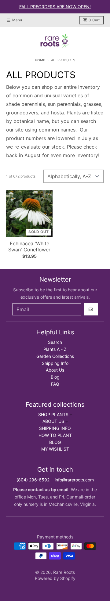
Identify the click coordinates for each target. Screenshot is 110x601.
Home (40, 60)
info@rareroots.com (74, 479)
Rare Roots (64, 572)
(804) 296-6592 (33, 479)
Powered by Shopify (55, 578)
